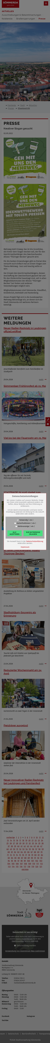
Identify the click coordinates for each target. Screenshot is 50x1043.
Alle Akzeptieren (14, 533)
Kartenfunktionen (23, 523)
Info (30, 520)
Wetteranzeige (23, 526)
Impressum (25, 547)
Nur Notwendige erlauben (33, 533)
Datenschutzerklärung (34, 541)
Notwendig (23, 520)
